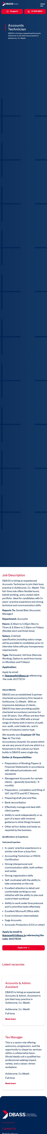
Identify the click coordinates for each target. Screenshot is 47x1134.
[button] (42, 5)
